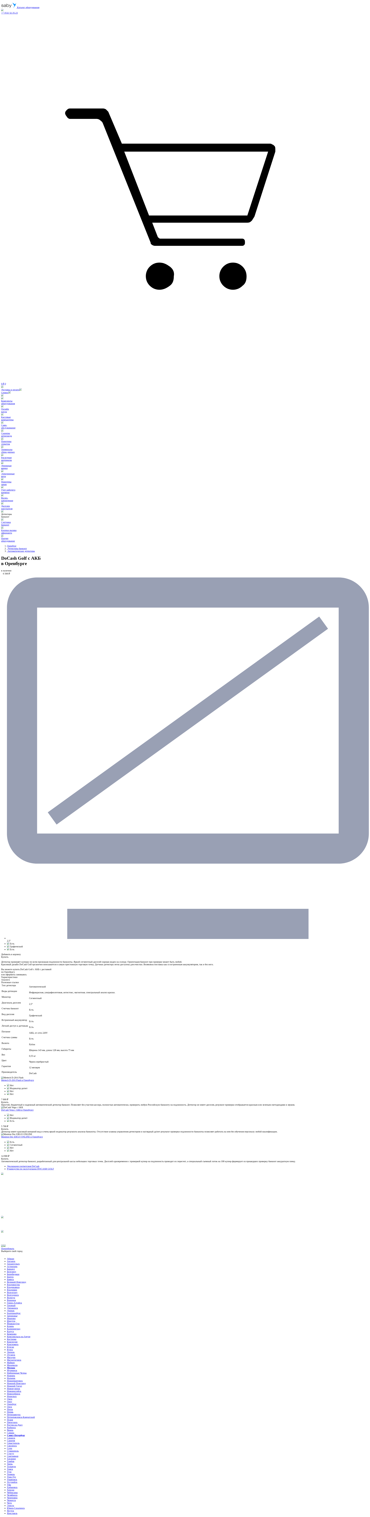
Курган (10, 1347)
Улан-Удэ (11, 1477)
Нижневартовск (15, 1381)
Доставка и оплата (10, 389)
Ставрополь (13, 1451)
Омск (9, 1399)
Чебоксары (12, 1492)
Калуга (10, 1331)
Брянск (10, 1279)
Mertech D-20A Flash (17, 1080)
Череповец (12, 1497)
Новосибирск (13, 1394)
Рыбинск (11, 1427)
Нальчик (11, 1378)
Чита (9, 1503)
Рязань (10, 1430)
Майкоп (11, 1362)
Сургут (10, 1453)
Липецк (11, 1352)
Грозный (11, 1305)
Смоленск (12, 1446)
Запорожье (12, 1316)
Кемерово (11, 1334)
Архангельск (13, 1264)
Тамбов (10, 1461)
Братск (10, 1277)
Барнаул (11, 1269)
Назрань (11, 1375)
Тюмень (11, 1474)
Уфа (9, 1485)
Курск (10, 1349)
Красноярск (12, 1344)
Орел (9, 1401)
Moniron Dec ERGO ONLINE (22, 1137)
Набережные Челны (17, 1373)
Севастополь (13, 1443)
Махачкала (12, 1365)
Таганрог (11, 1459)
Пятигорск (12, 1422)
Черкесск (11, 1500)
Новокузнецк (13, 1388)
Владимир (12, 1290)
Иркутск (11, 1321)
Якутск (10, 1510)
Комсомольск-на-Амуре (18, 1336)
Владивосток (13, 1284)
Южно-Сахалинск (16, 1508)
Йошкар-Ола (13, 1323)
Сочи (9, 1448)
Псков (10, 1420)
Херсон (10, 1490)
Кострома (11, 1339)
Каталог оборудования (27, 7)
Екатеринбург (14, 1313)
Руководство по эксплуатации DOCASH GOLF (30, 1169)
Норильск (12, 1396)
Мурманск (12, 1370)
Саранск (11, 1438)
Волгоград (12, 1292)
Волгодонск (13, 1295)
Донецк (10, 1310)
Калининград (13, 1329)
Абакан (10, 1258)
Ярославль (12, 1513)
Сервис (4, 392)
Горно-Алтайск (14, 1303)
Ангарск (11, 1261)
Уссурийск (12, 1482)
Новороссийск (14, 1391)
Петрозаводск (14, 1414)
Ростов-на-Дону (15, 1425)
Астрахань (12, 1266)
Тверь (10, 1464)
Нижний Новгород (16, 1383)
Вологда (11, 1297)
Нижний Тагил (14, 1386)
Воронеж (11, 1300)
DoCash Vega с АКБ (17, 1110)
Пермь (10, 1412)
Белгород (11, 1271)
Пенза (10, 1409)
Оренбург (11, 1404)
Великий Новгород (16, 1282)
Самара (10, 1433)
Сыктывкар (12, 1456)
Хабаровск (12, 1487)
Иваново (11, 1318)
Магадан (11, 1357)
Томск (10, 1469)
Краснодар (12, 1342)
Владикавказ (13, 1287)
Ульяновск (12, 1479)
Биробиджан (13, 1274)
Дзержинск (12, 1308)
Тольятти (11, 1466)
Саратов (11, 1440)
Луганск (11, 1355)
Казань (10, 1326)
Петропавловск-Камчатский (21, 1417)
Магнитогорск (14, 1360)
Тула (9, 1472)
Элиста (10, 1505)
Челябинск (12, 1495)
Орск (9, 1407)
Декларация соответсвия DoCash (23, 1166)
